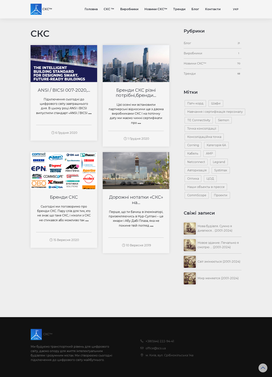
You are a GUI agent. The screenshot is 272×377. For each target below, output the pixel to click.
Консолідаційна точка (204, 137)
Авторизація (197, 170)
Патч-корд (195, 103)
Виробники (129, 9)
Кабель (192, 153)
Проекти (220, 195)
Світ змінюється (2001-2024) (219, 261)
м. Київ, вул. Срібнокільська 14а (169, 355)
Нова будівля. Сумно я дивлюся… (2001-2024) (215, 228)
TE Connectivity (198, 120)
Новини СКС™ (155, 9)
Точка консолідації (201, 128)
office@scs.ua (155, 348)
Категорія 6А (216, 145)
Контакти (213, 9)
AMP (209, 153)
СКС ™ (109, 9)
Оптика (193, 178)
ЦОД (210, 178)
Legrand (219, 162)
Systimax (220, 170)
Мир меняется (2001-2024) (218, 278)
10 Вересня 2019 (138, 245)
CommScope (196, 195)
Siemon (223, 120)
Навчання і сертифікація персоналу (215, 111)
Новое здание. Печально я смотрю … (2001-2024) (218, 245)
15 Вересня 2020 (66, 240)
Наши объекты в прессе (206, 187)
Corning (193, 145)
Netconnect (196, 162)
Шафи (216, 103)
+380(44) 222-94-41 (159, 341)
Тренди (179, 9)
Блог (195, 9)
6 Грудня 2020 (66, 133)
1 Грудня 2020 (138, 138)
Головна (91, 9)
